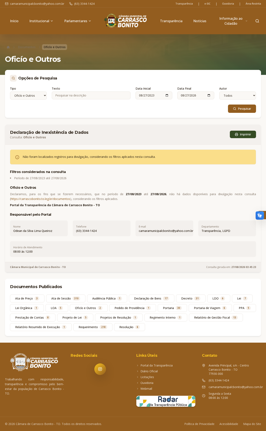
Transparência (184, 3)
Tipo (13, 88)
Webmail (146, 389)
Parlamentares (75, 21)
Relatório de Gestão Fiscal (215, 317)
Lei (241, 298)
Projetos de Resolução (118, 317)
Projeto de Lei (74, 317)
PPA (244, 308)
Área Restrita (253, 3)
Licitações (147, 377)
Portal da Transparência (156, 365)
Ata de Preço (26, 298)
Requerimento (92, 327)
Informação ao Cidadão (231, 21)
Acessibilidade (228, 424)
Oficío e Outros (88, 308)
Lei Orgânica (26, 308)
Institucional (39, 21)
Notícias (199, 21)
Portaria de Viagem (209, 308)
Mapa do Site (252, 424)
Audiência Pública (106, 298)
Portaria (171, 308)
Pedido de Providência (132, 308)
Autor (223, 88)
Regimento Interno (165, 317)
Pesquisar (244, 109)
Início (14, 21)
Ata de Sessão (65, 298)
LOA (56, 308)
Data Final (184, 88)
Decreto (190, 298)
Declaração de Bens (150, 298)
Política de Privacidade (199, 424)
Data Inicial (143, 88)
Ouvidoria (228, 3)
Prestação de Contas (32, 317)
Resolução (128, 327)
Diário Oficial (149, 371)
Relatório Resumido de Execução (40, 327)
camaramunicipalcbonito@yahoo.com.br (37, 4)
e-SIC (207, 3)
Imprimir (245, 134)
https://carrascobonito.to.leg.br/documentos (40, 199)
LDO (217, 298)
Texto (56, 88)
